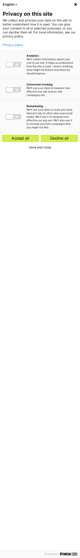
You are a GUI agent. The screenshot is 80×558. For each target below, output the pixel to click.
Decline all (59, 138)
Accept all (20, 138)
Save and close (40, 147)
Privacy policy (13, 45)
